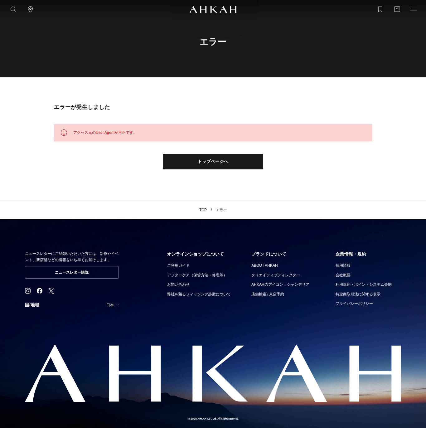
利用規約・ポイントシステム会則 (364, 284)
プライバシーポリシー (354, 303)
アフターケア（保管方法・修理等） (197, 275)
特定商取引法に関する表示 (358, 294)
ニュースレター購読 (72, 272)
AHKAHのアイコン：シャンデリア (280, 284)
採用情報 (343, 265)
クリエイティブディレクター (275, 275)
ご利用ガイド (178, 265)
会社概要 (343, 275)
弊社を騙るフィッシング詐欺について (199, 294)
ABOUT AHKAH (264, 265)
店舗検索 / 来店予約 (267, 294)
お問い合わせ (178, 284)
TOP (203, 210)
